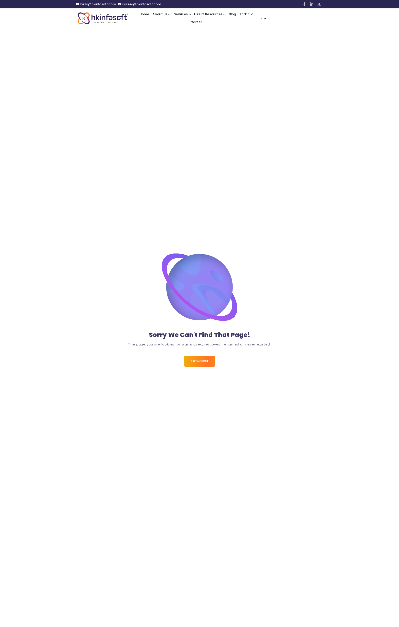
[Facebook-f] (304, 4)
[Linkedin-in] (312, 4)
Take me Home (199, 361)
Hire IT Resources (208, 14)
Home (144, 14)
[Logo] (103, 18)
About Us (160, 14)
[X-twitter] (319, 4)
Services (181, 14)
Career (196, 22)
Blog (232, 14)
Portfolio (246, 14)
